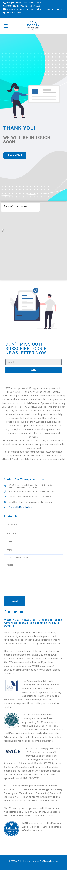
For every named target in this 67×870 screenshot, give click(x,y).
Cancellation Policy (20, 507)
